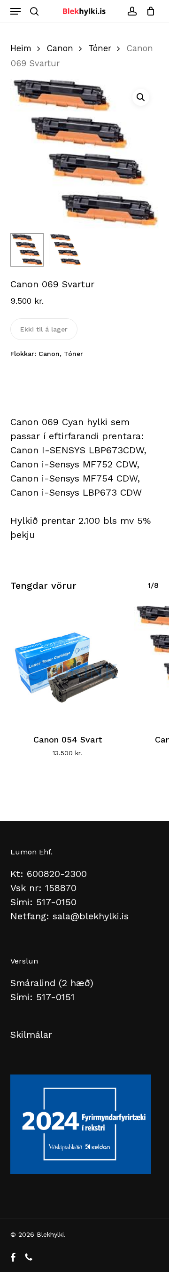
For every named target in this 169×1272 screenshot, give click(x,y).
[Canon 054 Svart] (67, 663)
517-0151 (55, 997)
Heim (20, 48)
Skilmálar (31, 1034)
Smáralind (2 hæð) (51, 982)
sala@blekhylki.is (91, 916)
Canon (59, 48)
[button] (15, 11)
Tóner (99, 48)
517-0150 (56, 902)
